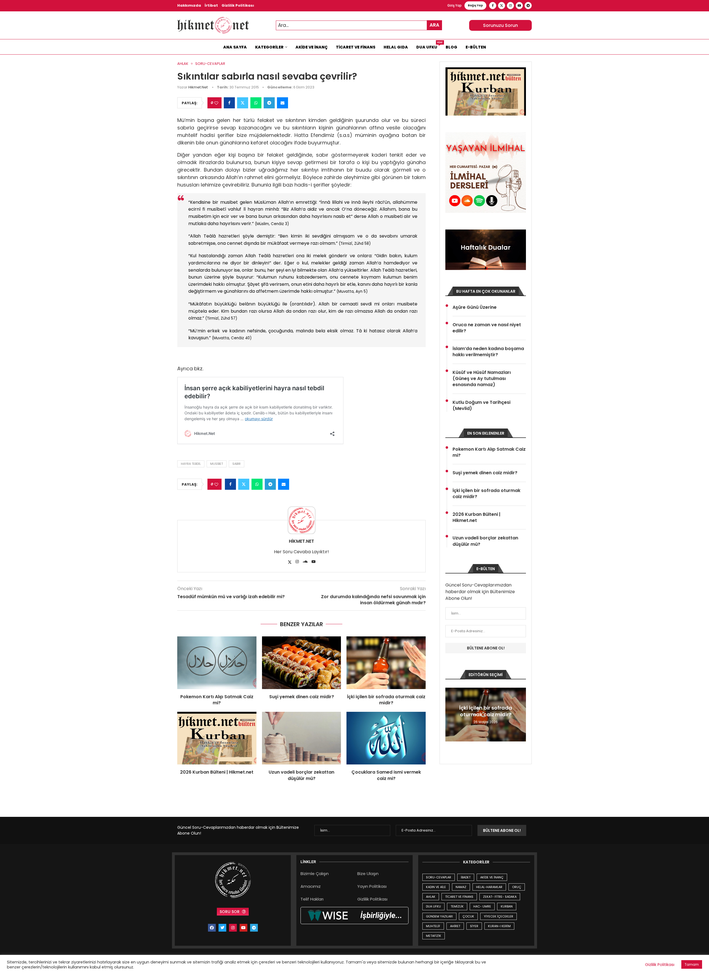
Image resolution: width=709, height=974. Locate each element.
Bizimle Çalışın (314, 873)
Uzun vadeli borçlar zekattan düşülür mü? (301, 775)
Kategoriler (269, 47)
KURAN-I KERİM (499, 926)
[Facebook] (492, 5)
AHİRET (455, 926)
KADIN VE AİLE (436, 887)
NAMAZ (461, 887)
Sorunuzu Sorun (500, 25)
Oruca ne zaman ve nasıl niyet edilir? (487, 328)
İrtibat (211, 5)
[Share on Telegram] (269, 102)
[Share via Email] (282, 102)
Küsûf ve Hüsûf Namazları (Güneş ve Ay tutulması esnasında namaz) (482, 378)
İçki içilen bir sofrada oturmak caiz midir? (386, 699)
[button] (450, 714)
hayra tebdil (191, 463)
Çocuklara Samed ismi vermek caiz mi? (386, 775)
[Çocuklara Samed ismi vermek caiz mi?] (386, 738)
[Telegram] (528, 5)
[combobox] (359, 25)
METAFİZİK (433, 936)
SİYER (474, 926)
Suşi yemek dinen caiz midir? (301, 696)
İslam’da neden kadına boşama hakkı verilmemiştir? (488, 352)
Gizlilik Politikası (238, 5)
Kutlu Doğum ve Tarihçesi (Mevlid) (481, 405)
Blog (451, 47)
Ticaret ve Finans (355, 47)
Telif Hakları (311, 899)
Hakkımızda (189, 5)
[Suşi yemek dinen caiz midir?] (301, 662)
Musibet (216, 463)
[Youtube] (519, 5)
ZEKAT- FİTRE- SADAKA (500, 896)
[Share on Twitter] (242, 102)
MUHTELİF (433, 926)
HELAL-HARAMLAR (489, 887)
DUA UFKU (433, 906)
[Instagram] (510, 5)
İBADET (466, 877)
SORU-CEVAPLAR (438, 877)
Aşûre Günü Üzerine (475, 307)
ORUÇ (516, 887)
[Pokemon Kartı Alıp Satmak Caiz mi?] (216, 662)
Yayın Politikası (372, 886)
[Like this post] (216, 103)
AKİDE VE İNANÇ (492, 877)
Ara (434, 25)
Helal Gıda (396, 47)
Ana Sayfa (235, 47)
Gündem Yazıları (439, 916)
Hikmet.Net (198, 87)
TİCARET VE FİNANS (459, 896)
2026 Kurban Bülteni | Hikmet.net (216, 772)
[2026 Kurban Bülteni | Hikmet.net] (216, 738)
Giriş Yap (454, 5)
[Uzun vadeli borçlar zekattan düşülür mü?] (301, 738)
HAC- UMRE (482, 906)
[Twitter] (501, 5)
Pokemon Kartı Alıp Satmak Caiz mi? (216, 699)
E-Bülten (476, 47)
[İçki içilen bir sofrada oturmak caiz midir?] (386, 662)
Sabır (236, 463)
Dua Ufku (428, 46)
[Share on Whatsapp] (255, 102)
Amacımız (310, 886)
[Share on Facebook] (229, 102)
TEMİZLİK (457, 906)
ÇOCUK (468, 916)
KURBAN (507, 906)
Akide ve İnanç (312, 47)
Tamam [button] (692, 964)
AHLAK (430, 896)
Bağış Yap (475, 5)
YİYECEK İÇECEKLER (498, 916)
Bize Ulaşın (368, 873)
